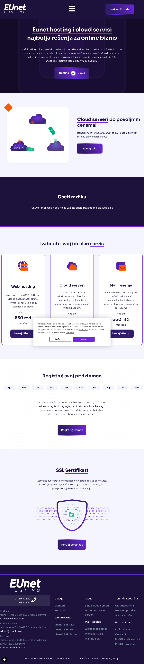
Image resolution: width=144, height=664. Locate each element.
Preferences (60, 339)
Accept (84, 339)
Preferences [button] (70, 333)
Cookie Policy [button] (83, 330)
